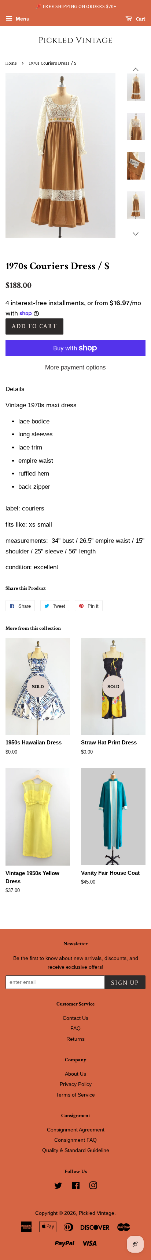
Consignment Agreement (75, 1130)
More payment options (75, 367)
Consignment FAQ (75, 1140)
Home (11, 63)
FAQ (75, 1028)
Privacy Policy (76, 1084)
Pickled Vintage (96, 1213)
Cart (140, 19)
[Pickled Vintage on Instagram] (93, 1187)
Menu (22, 19)
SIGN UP (125, 983)
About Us (75, 1074)
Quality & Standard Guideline (75, 1150)
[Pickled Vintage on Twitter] (58, 1187)
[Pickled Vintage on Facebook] (75, 1187)
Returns (75, 1039)
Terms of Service (75, 1095)
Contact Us (75, 1018)
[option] (130, 87)
